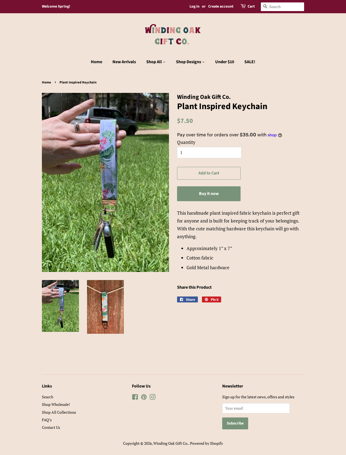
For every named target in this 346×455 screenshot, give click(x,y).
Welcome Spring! (56, 6)
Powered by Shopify (206, 443)
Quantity (186, 142)
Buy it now (209, 194)
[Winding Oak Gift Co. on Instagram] (152, 397)
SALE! (249, 62)
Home (96, 62)
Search (47, 396)
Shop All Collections (59, 412)
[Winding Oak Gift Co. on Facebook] (135, 397)
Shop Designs (189, 62)
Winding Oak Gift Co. (170, 443)
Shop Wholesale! (56, 404)
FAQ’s (47, 419)
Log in (194, 6)
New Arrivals (124, 62)
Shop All (154, 62)
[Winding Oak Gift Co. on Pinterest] (144, 397)
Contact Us (51, 427)
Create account (220, 6)
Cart (251, 6)
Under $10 (224, 62)
